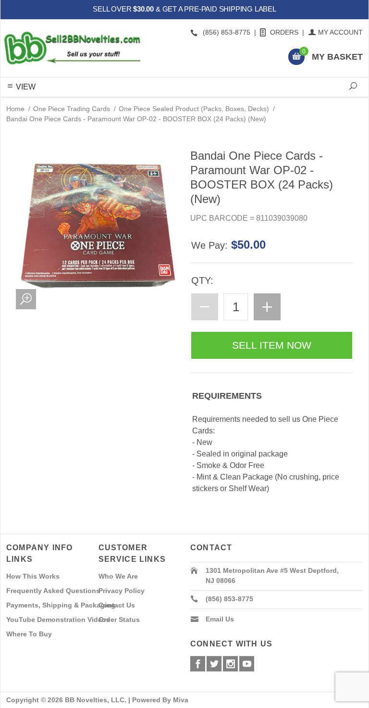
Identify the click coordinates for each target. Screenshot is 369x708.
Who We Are (118, 576)
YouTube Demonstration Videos (58, 619)
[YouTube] (246, 663)
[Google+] (230, 663)
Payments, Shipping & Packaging (60, 605)
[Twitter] (214, 663)
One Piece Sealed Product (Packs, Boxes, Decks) (194, 109)
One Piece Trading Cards (71, 109)
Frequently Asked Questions (53, 590)
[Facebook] (197, 663)
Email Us (220, 619)
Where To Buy (29, 634)
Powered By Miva (160, 700)
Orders (284, 32)
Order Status (119, 619)
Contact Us (116, 605)
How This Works (33, 576)
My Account (340, 32)
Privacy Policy (121, 590)
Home (15, 109)
